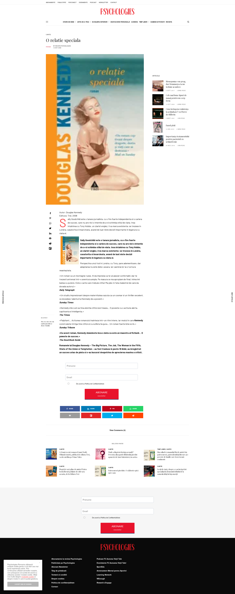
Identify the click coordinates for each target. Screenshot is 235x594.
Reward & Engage (104, 582)
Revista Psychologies (63, 46)
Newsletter (103, 2)
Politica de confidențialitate (62, 582)
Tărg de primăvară (58, 570)
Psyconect (72, 2)
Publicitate (62, 2)
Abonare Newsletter (59, 567)
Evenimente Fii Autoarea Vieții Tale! (111, 563)
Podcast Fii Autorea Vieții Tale (109, 559)
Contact (113, 2)
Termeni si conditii (59, 574)
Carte (48, 34)
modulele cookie (27, 576)
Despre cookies (57, 578)
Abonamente (50, 2)
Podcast (93, 2)
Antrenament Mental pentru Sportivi (112, 570)
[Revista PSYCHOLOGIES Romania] (117, 11)
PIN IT (103, 235)
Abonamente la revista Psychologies (66, 559)
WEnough (101, 578)
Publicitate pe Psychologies (63, 563)
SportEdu (101, 567)
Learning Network (104, 574)
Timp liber (161, 449)
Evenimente (83, 2)
